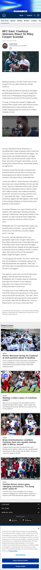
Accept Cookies (20, 566)
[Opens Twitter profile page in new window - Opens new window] (10, 48)
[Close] (38, 528)
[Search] (34, 15)
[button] (20, 126)
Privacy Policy (13, 551)
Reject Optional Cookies (20, 560)
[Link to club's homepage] (4, 14)
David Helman (13, 44)
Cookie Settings (20, 555)
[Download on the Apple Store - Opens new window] (13, 520)
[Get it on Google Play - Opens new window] (27, 521)
